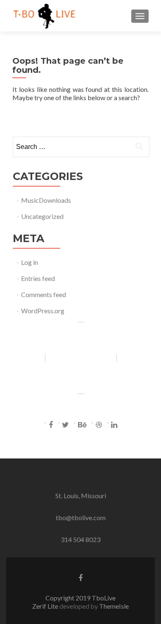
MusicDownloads (46, 200)
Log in (29, 262)
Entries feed (38, 278)
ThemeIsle (114, 606)
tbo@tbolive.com (81, 517)
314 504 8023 (80, 539)
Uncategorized (42, 216)
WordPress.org (42, 310)
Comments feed (43, 294)
